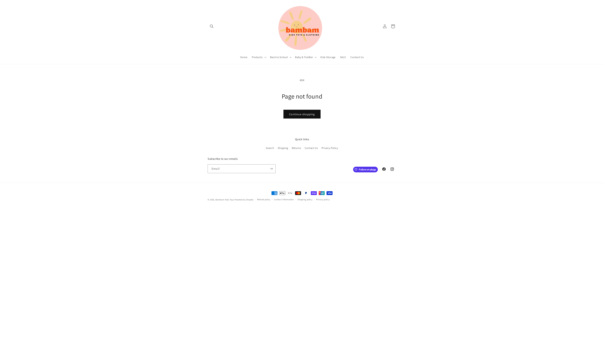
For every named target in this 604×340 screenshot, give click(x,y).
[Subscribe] (271, 168)
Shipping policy (305, 199)
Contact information (284, 199)
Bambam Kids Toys (225, 199)
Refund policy (263, 199)
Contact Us (311, 148)
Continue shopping (302, 114)
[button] (212, 26)
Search (270, 148)
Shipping (283, 148)
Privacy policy (323, 199)
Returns (296, 148)
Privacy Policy (330, 148)
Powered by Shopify (244, 199)
